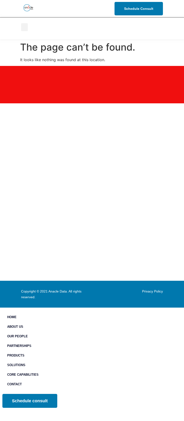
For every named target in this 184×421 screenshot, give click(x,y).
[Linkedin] (150, 22)
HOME (12, 317)
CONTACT (14, 384)
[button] (24, 27)
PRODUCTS (15, 355)
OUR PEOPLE (17, 336)
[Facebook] (150, 28)
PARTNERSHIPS (19, 346)
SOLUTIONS (16, 365)
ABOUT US (15, 326)
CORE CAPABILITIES (23, 374)
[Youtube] (150, 34)
